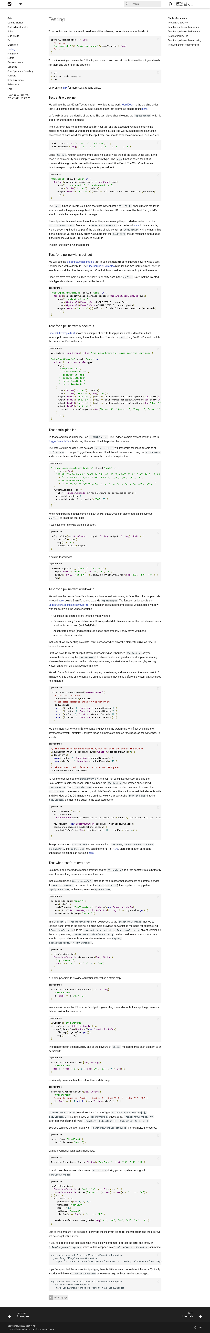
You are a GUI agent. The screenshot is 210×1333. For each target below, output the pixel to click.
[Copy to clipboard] (158, 39)
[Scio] (9, 4)
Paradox (23, 1329)
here (144, 108)
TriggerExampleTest (60, 441)
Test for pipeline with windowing (184, 40)
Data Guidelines (16, 80)
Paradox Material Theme (43, 1329)
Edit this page (60, 1297)
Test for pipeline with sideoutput (184, 31)
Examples (13, 44)
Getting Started (15, 22)
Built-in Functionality (18, 27)
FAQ (10, 89)
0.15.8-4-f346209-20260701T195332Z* (19, 97)
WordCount (128, 104)
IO (9, 40)
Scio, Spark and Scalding (20, 71)
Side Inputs (13, 36)
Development (14, 62)
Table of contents (177, 18)
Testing (11, 49)
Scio (10, 18)
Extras (11, 58)
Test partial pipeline (178, 36)
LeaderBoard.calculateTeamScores (68, 604)
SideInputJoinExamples (80, 261)
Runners (12, 75)
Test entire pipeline (178, 22)
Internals (12, 53)
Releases (12, 84)
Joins (10, 31)
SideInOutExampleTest (62, 333)
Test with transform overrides (183, 44)
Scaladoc (12, 66)
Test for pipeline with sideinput (184, 27)
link (65, 87)
